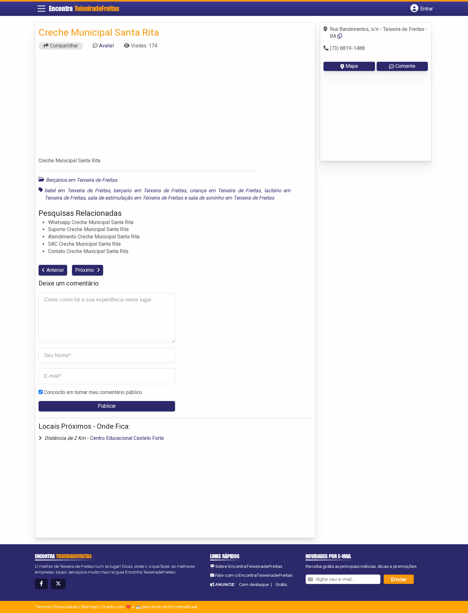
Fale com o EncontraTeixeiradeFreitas (253, 575)
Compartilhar (63, 46)
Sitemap (89, 606)
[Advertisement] (175, 106)
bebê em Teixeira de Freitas (77, 190)
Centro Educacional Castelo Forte (127, 438)
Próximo (85, 270)
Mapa (351, 66)
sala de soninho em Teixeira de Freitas (231, 198)
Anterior (55, 270)
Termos (43, 606)
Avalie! (106, 46)
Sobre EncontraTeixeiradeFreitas (248, 566)
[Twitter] (58, 584)
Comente (405, 66)
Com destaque (254, 584)
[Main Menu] (41, 8)
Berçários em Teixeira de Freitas (81, 180)
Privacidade (66, 606)
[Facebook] (41, 584)
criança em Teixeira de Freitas (225, 190)
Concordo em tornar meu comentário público (93, 392)
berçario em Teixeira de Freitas (149, 190)
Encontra (84, 8)
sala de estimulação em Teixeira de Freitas (135, 198)
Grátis (281, 584)
